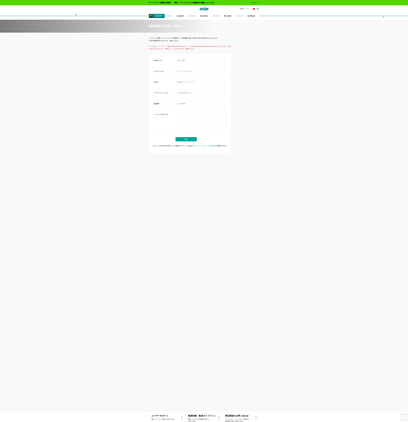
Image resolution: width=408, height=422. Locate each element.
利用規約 (213, 146)
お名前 (158, 60)
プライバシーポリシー (201, 146)
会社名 (156, 82)
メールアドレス (161, 93)
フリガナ (159, 71)
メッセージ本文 (161, 114)
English (247, 8)
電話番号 (157, 103)
